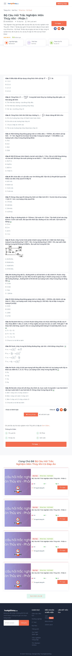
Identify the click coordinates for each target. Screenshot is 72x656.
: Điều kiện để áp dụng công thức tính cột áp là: (29, 78)
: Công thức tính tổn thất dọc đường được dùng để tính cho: (34, 115)
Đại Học (34, 625)
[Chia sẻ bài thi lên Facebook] (56, 28)
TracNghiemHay (45, 654)
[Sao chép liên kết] (62, 28)
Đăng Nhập (32, 414)
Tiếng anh (35, 629)
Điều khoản (49, 621)
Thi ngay (62, 487)
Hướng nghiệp (37, 619)
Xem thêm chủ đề (36, 596)
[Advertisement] (36, 61)
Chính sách (49, 625)
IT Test (34, 622)
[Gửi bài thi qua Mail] (59, 28)
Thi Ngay (58, 23)
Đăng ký (24, 623)
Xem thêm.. (46, 425)
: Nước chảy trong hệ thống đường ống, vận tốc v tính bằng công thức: (35, 346)
